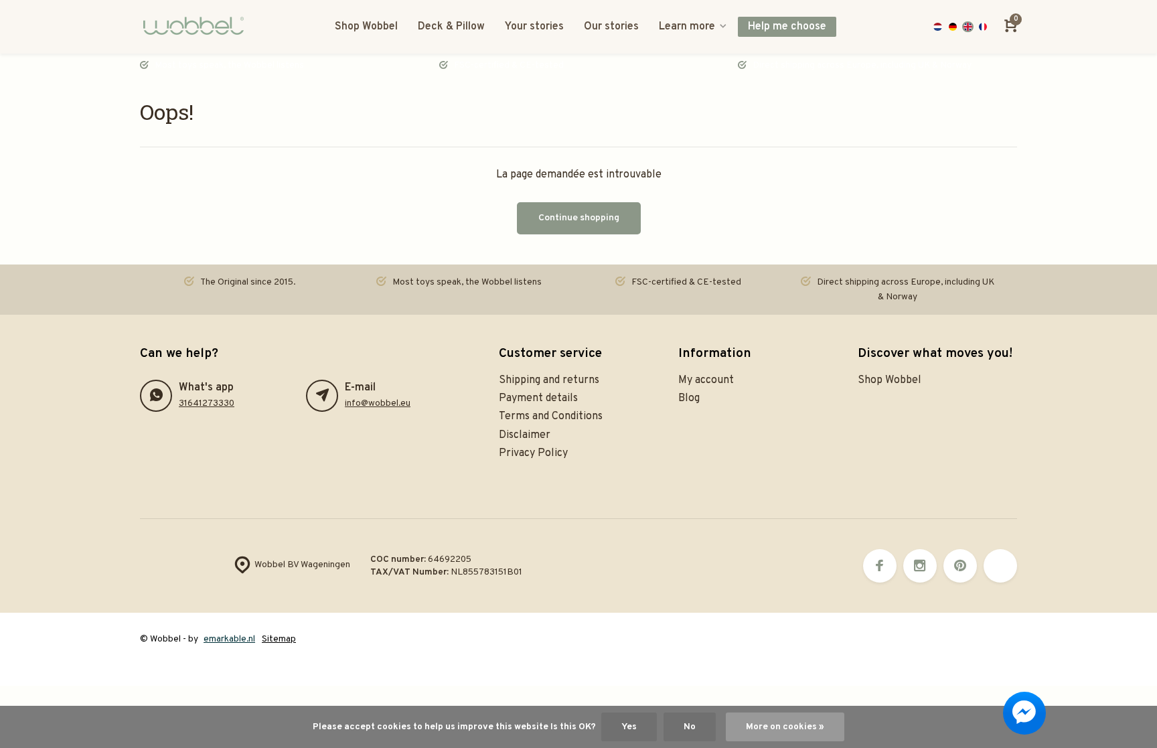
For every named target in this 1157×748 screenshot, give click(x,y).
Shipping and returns (549, 380)
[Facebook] (880, 566)
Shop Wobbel (366, 26)
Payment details (538, 398)
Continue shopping (578, 218)
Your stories (534, 26)
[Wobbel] (197, 27)
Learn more (687, 26)
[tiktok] (1000, 566)
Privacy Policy (533, 453)
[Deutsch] (953, 27)
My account (706, 380)
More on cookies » (785, 727)
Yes (629, 727)
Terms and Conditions (551, 416)
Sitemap (279, 639)
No (690, 727)
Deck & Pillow (451, 26)
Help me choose (787, 26)
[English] (967, 27)
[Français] (983, 27)
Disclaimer (524, 435)
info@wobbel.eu (377, 403)
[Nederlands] (937, 27)
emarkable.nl (229, 639)
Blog (689, 398)
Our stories (611, 26)
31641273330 (206, 403)
